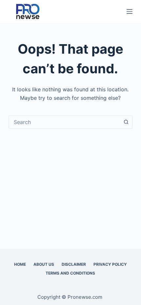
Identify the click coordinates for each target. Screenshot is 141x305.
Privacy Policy (110, 264)
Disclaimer (74, 264)
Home (20, 264)
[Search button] (126, 122)
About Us (43, 264)
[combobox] (64, 122)
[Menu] (129, 11)
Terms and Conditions (70, 273)
